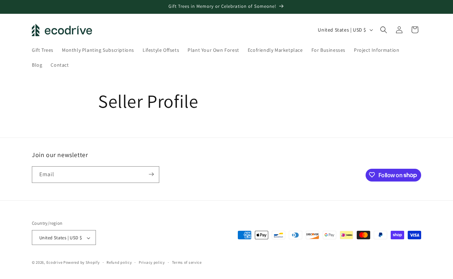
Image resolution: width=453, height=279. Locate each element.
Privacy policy (152, 262)
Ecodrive (54, 262)
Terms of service (187, 262)
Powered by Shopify (81, 262)
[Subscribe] (151, 174)
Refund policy (119, 262)
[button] (383, 30)
